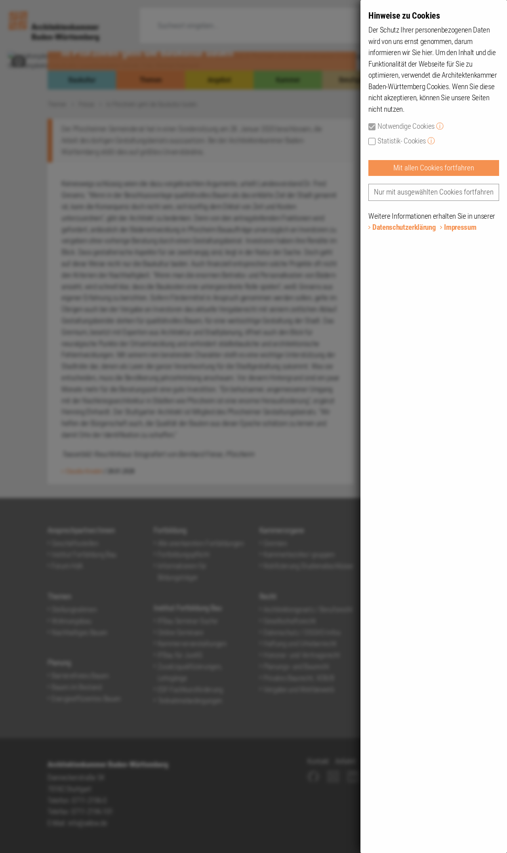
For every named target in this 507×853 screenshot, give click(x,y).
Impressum (460, 227)
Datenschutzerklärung (404, 227)
